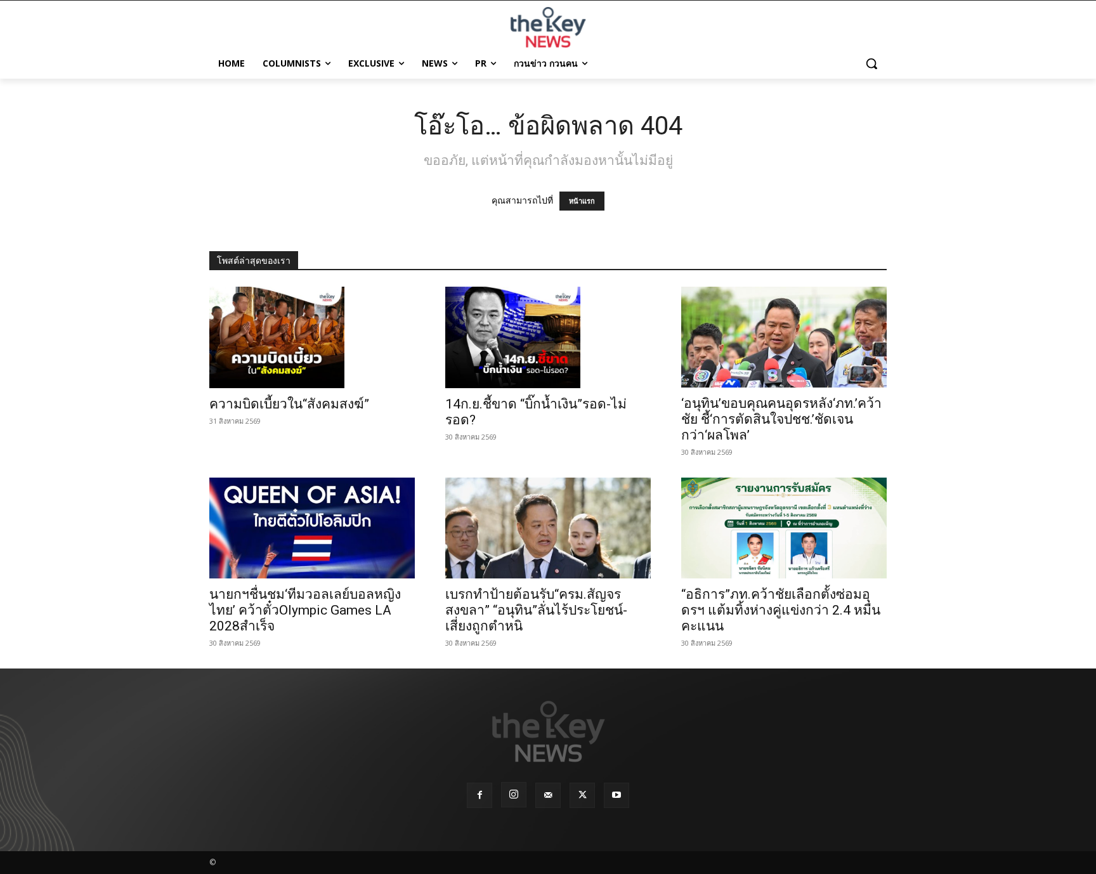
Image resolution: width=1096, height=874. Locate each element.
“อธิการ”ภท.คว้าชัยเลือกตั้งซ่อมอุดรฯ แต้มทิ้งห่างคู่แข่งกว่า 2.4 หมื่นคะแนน (780, 610)
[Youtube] (616, 795)
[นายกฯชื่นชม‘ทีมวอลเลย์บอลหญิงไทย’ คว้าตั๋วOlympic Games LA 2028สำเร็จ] (312, 528)
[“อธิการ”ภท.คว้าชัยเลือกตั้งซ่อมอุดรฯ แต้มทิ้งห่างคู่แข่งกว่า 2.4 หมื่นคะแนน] (784, 528)
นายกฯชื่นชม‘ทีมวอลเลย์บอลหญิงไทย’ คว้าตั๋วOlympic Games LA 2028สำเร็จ (305, 610)
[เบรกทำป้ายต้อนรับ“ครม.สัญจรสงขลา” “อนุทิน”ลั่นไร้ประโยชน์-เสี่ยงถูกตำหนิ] (548, 528)
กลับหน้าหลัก (553, 841)
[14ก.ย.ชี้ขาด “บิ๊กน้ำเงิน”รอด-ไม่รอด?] (548, 337)
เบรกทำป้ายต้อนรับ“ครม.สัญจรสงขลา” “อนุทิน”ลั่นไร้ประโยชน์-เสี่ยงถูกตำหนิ (536, 610)
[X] (582, 795)
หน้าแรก (582, 201)
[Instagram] (513, 794)
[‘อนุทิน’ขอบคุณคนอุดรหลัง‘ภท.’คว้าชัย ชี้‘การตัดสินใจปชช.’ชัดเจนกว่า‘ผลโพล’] (784, 337)
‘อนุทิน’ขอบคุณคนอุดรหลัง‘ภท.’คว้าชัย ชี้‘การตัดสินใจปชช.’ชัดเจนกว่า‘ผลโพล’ (781, 419)
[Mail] (548, 795)
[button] (871, 63)
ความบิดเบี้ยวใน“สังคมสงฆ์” (289, 404)
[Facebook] (479, 795)
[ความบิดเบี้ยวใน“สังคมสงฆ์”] (312, 337)
